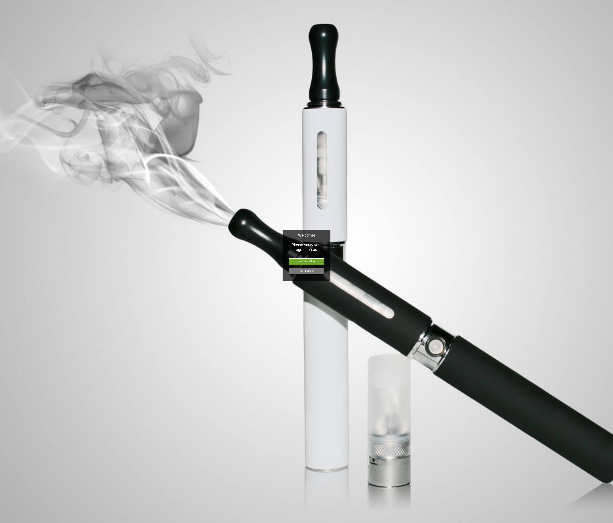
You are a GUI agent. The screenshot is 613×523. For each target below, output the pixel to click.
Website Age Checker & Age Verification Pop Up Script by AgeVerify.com (609, 522)
